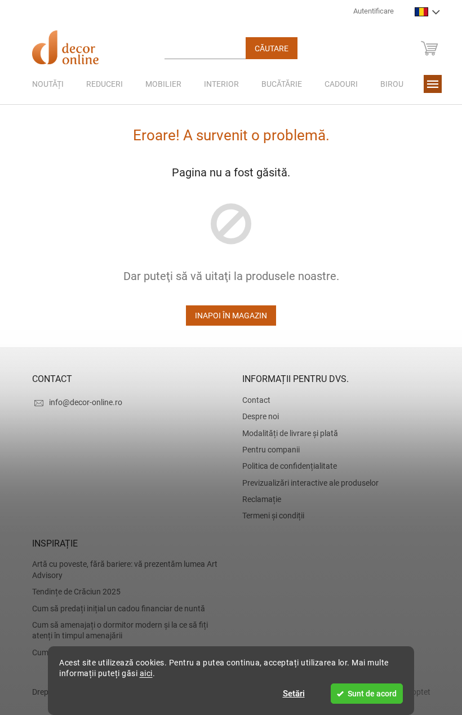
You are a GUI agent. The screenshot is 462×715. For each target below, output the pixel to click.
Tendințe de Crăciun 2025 (72, 591)
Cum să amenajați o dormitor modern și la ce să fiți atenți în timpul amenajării (115, 630)
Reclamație (257, 499)
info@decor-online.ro (81, 402)
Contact (252, 400)
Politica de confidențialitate (285, 465)
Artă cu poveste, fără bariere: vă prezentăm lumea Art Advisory (120, 569)
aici (141, 673)
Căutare (267, 48)
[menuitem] (43, 84)
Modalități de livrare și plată (286, 433)
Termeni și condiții (269, 515)
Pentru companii (267, 449)
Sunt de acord (368, 693)
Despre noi (256, 416)
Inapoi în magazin (227, 315)
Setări (289, 694)
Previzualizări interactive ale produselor (306, 482)
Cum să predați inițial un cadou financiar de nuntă (114, 608)
